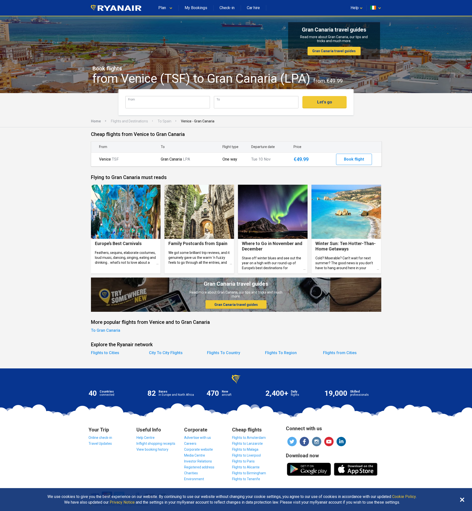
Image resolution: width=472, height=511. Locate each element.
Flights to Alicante (246, 467)
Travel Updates (100, 443)
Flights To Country (223, 352)
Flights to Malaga (245, 449)
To (218, 99)
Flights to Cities (105, 352)
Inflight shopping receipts (155, 443)
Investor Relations (198, 461)
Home (96, 121)
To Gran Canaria (105, 330)
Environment (194, 479)
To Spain (164, 121)
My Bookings (196, 7)
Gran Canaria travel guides (334, 51)
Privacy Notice (122, 502)
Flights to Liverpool (246, 455)
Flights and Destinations (129, 121)
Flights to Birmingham (249, 473)
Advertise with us (197, 438)
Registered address (199, 467)
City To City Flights (166, 352)
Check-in (227, 7)
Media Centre (194, 455)
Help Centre (145, 438)
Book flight (354, 159)
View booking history (152, 449)
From (131, 99)
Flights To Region (281, 352)
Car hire (253, 7)
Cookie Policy (404, 497)
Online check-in (100, 438)
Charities (191, 473)
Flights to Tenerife (246, 479)
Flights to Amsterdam (249, 438)
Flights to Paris (243, 461)
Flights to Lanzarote (247, 443)
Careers (190, 443)
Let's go (324, 102)
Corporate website (198, 449)
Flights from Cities (340, 352)
